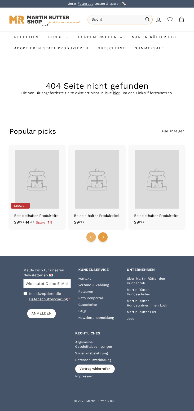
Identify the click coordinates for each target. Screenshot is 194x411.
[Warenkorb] (181, 20)
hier (116, 93)
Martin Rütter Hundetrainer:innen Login (147, 303)
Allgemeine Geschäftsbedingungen (93, 344)
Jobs (130, 318)
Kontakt (84, 278)
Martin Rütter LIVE (142, 312)
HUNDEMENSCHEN (98, 37)
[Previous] (91, 237)
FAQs (82, 311)
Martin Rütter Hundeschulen (138, 292)
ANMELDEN (41, 313)
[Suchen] (147, 20)
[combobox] (120, 19)
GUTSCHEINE (111, 48)
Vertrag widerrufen (94, 368)
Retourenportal (90, 298)
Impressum (84, 376)
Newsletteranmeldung (96, 318)
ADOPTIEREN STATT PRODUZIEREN (51, 48)
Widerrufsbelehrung (91, 353)
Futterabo (85, 3)
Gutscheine (87, 304)
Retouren (85, 291)
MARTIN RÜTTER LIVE (155, 37)
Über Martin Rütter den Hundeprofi (146, 281)
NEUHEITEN (26, 37)
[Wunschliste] (170, 19)
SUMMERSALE (149, 48)
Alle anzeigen (173, 131)
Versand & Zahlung (93, 285)
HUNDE (56, 37)
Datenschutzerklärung (48, 299)
